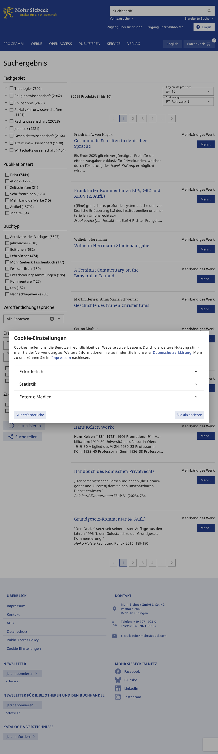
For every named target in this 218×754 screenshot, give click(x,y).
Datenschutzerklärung (172, 352)
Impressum (61, 357)
